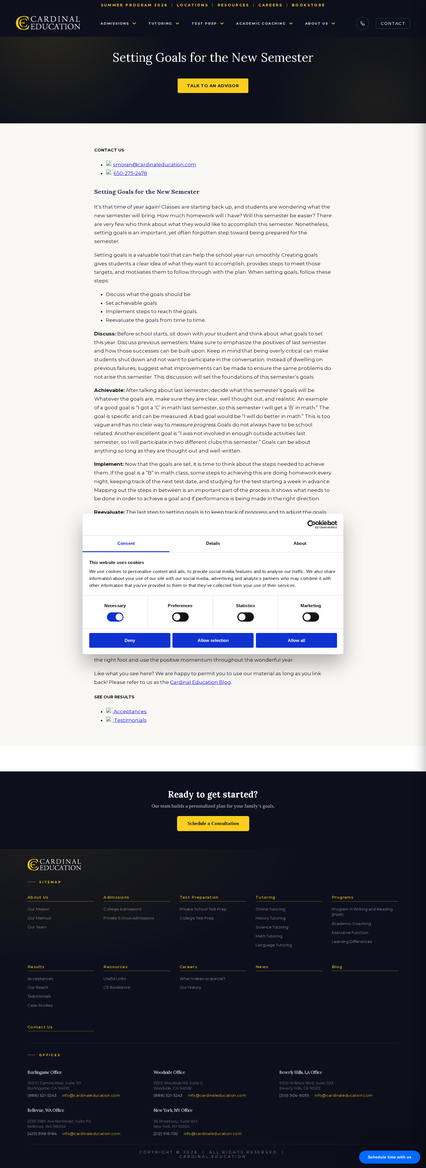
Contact (393, 23)
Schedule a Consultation (213, 823)
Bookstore (308, 5)
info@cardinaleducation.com (91, 1095)
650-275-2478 (130, 173)
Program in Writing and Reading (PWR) (362, 912)
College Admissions (122, 909)
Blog (337, 966)
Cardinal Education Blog (200, 682)
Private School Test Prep (203, 909)
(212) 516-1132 (166, 1134)
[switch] (180, 617)
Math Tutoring (269, 936)
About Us (316, 23)
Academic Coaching (261, 23)
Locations (192, 5)
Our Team (37, 927)
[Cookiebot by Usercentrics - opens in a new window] (311, 524)
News (262, 966)
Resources (234, 5)
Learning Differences (352, 941)
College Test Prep (197, 918)
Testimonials (130, 720)
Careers (270, 5)
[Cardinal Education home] (48, 23)
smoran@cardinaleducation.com (154, 164)
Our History (190, 987)
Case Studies (40, 1005)
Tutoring (160, 23)
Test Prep (204, 23)
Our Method (39, 918)
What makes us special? (202, 978)
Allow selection (213, 640)
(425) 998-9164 (42, 1134)
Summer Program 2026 (134, 5)
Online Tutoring (270, 909)
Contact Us (40, 1027)
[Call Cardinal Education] (362, 23)
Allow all (296, 640)
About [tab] (300, 543)
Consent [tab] (126, 543)
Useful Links (114, 978)
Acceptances (129, 711)
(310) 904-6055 (294, 1095)
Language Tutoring (274, 945)
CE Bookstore (116, 987)
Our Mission (39, 909)
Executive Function (350, 932)
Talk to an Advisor (213, 85)
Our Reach (38, 987)
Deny (130, 640)
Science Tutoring (272, 927)
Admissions (115, 23)
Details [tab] (213, 543)
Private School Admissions (128, 918)
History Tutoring (271, 918)
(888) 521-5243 (42, 1095)
